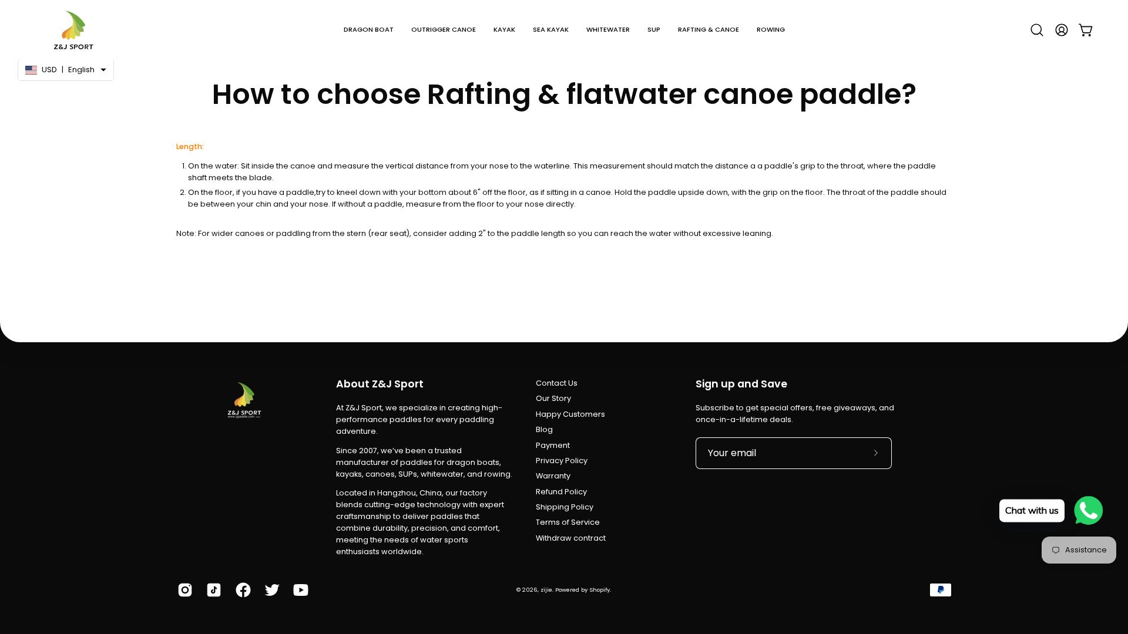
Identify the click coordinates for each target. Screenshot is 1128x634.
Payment (553, 445)
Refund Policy (561, 492)
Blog (544, 429)
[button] (368, 29)
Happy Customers (570, 414)
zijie (546, 589)
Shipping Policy (564, 507)
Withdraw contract (571, 538)
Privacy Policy (562, 461)
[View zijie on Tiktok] (212, 590)
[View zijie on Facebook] (241, 590)
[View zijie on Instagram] (183, 590)
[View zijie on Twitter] (270, 590)
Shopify (599, 589)
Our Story (553, 398)
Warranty (553, 476)
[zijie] (73, 29)
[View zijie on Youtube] (299, 590)
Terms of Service (568, 522)
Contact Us (557, 383)
